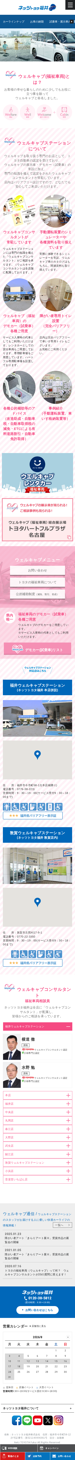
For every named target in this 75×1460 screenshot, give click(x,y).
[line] (27, 1423)
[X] (48, 1423)
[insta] (58, 1423)
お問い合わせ (37, 570)
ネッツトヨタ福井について (21, 1408)
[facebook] (17, 1423)
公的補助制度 (37, 594)
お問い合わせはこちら (39, 1310)
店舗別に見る (39, 1326)
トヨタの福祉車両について (37, 582)
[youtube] (37, 1423)
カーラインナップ (13, 21)
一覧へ (59, 1225)
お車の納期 (37, 21)
